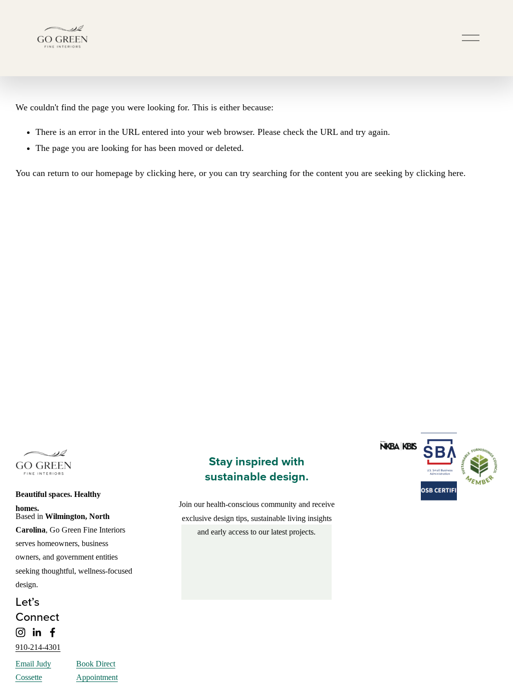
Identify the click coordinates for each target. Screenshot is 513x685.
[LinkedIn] (37, 632)
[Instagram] (21, 632)
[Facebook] (53, 632)
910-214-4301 (38, 647)
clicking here (170, 173)
